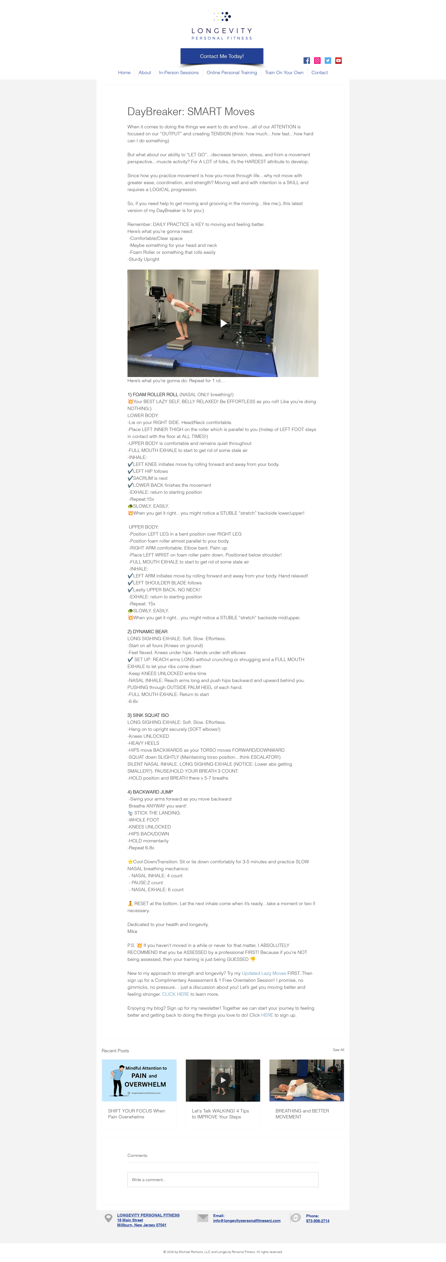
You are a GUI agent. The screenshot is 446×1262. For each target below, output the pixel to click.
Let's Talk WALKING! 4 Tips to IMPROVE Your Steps (220, 1114)
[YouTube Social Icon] (338, 60)
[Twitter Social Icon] (328, 60)
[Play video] (223, 323)
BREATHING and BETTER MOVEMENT (302, 1114)
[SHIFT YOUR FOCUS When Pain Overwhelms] (139, 1080)
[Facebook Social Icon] (307, 60)
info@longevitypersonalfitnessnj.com (247, 1220)
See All (338, 1049)
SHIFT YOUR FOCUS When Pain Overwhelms (136, 1114)
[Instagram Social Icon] (317, 60)
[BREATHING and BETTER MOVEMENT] (306, 1080)
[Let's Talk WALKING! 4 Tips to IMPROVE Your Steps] (223, 1080)
